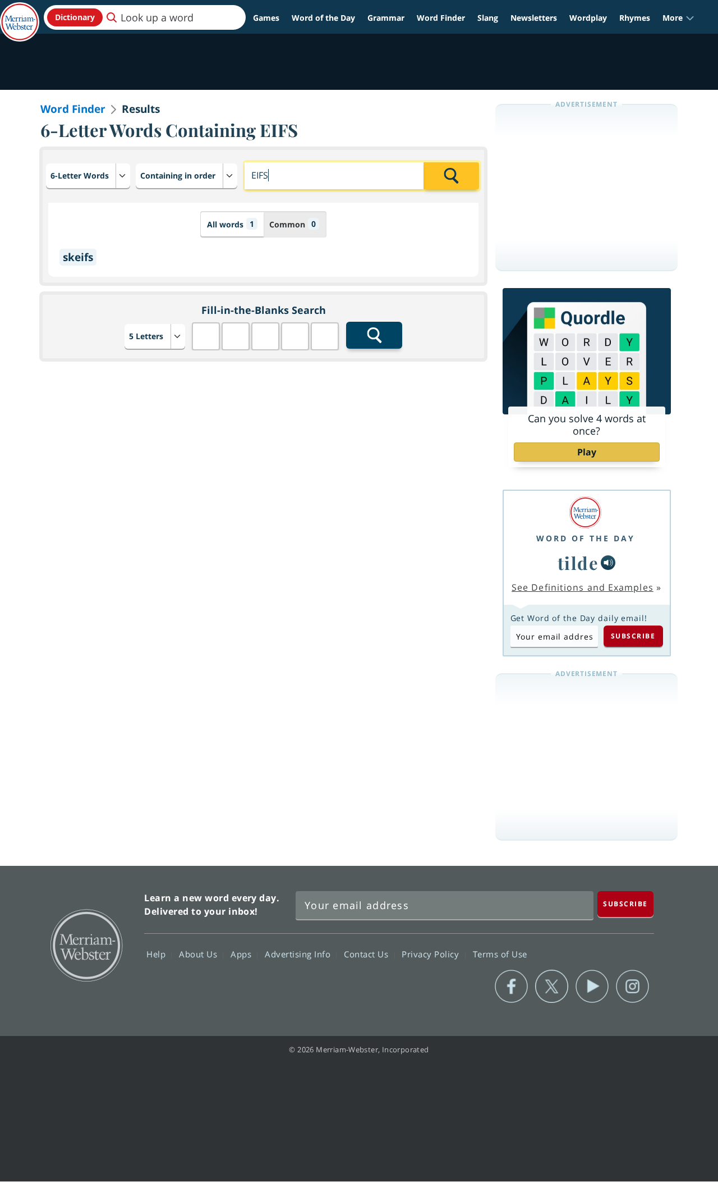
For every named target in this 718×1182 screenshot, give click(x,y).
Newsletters (533, 17)
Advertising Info (299, 954)
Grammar (385, 17)
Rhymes (634, 17)
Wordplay (588, 17)
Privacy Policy (432, 954)
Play (586, 452)
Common (292, 224)
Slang (487, 17)
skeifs (78, 257)
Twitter (551, 986)
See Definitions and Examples (582, 587)
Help (157, 954)
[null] (608, 562)
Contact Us (367, 954)
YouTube (592, 986)
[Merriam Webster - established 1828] (19, 13)
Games (266, 17)
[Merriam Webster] (585, 512)
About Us (199, 954)
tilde (578, 562)
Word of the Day (323, 17)
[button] (678, 17)
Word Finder (441, 17)
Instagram (632, 986)
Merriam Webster (86, 944)
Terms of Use (500, 954)
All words (230, 224)
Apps (242, 954)
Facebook (511, 986)
